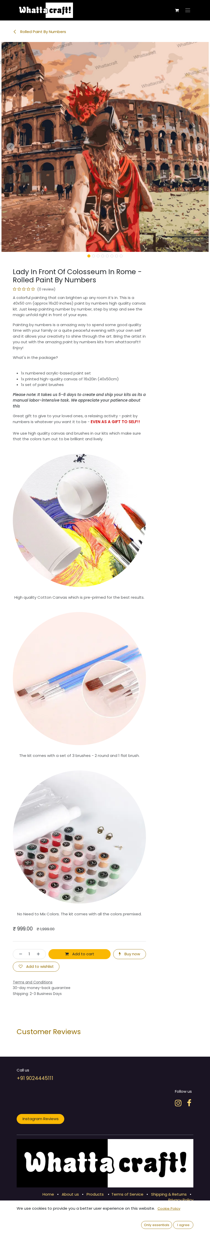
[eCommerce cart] (176, 10)
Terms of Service (127, 1194)
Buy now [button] (131, 954)
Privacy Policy (180, 1200)
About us (70, 1194)
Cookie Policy (169, 1208)
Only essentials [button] (156, 1225)
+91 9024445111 (35, 1078)
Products (95, 1194)
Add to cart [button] (82, 954)
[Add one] (40, 954)
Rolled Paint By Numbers (42, 31)
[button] (10, 147)
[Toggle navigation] (187, 10)
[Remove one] (19, 954)
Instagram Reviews (41, 1118)
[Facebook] (189, 1103)
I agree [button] (183, 1225)
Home (48, 1194)
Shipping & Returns (169, 1194)
